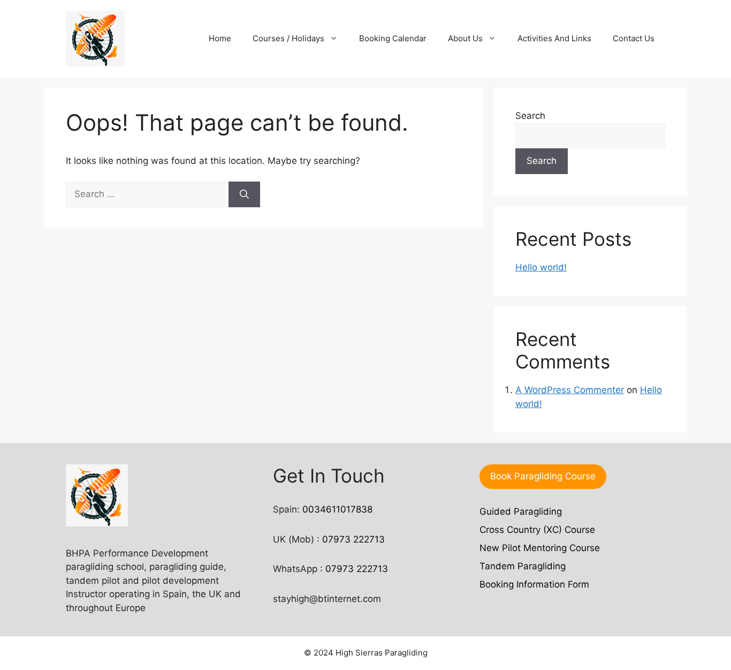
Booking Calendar (393, 38)
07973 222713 (353, 539)
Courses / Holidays (288, 38)
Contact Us (633, 38)
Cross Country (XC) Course (537, 529)
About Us (465, 38)
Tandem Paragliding (522, 566)
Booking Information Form (534, 584)
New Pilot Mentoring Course (539, 548)
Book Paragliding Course (543, 476)
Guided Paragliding (520, 511)
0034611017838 (337, 509)
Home (220, 38)
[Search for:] (147, 194)
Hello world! (541, 267)
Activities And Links (554, 38)
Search (530, 115)
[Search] (244, 194)
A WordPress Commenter (569, 390)
